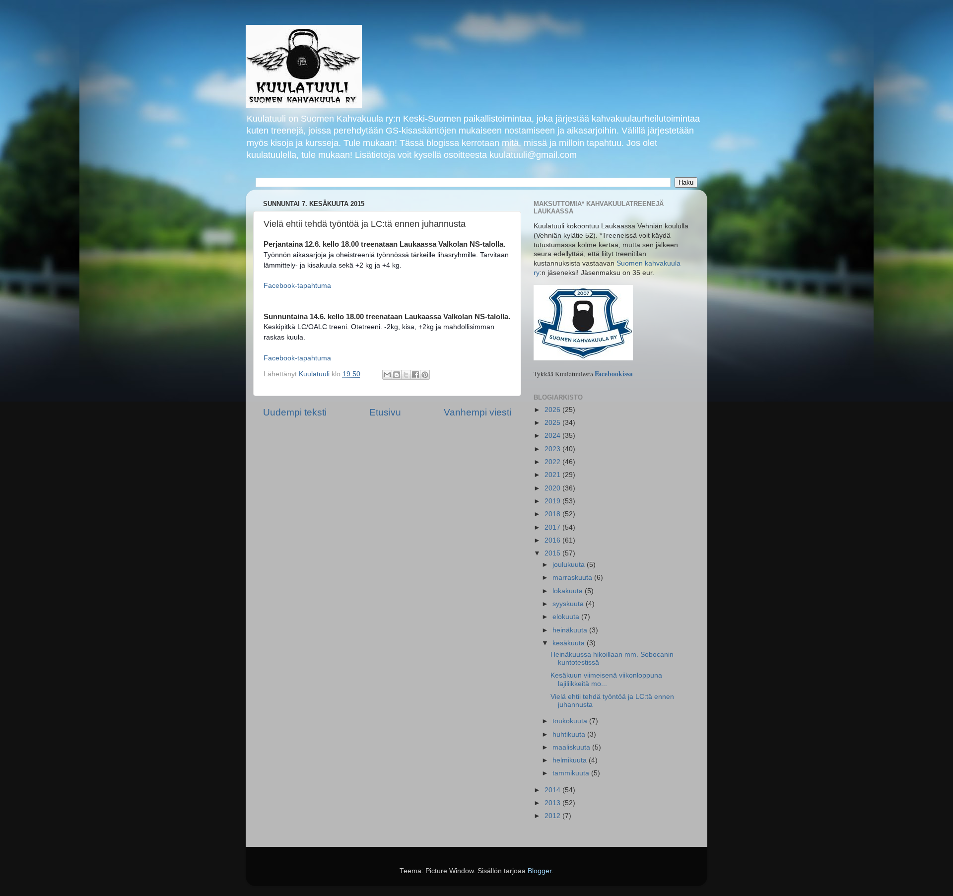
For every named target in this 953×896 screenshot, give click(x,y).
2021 (553, 475)
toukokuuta (570, 721)
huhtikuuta (569, 734)
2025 (553, 422)
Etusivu (385, 412)
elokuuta (566, 616)
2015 (553, 553)
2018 (553, 514)
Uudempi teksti (295, 412)
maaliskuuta (572, 747)
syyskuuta (569, 604)
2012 (553, 816)
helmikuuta (570, 760)
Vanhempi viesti (477, 412)
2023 (553, 449)
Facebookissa (614, 374)
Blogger (539, 871)
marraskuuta (573, 577)
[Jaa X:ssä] (406, 375)
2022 (553, 462)
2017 (553, 527)
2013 (553, 803)
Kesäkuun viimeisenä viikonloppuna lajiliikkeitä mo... (606, 679)
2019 (553, 501)
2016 (553, 540)
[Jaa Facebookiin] (415, 375)
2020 (553, 488)
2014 (553, 790)
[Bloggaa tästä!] (397, 375)
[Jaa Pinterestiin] (425, 375)
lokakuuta (568, 591)
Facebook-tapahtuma (297, 285)
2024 (553, 435)
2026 (553, 410)
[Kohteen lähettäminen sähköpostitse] (387, 375)
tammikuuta (571, 773)
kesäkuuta (569, 643)
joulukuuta (569, 564)
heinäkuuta (570, 630)
